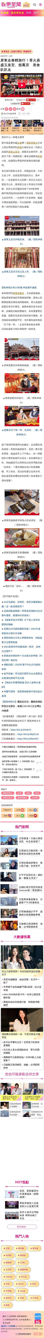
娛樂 (10, 56)
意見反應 (6, 1323)
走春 (19, 143)
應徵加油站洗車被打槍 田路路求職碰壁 (21, 1003)
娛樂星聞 (3, 56)
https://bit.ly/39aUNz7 (28, 738)
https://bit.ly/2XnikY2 (21, 730)
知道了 (38, 1334)
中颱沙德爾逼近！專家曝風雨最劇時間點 (19, 747)
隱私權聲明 (22, 1316)
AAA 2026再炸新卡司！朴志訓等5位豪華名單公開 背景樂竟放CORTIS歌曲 (38, 129)
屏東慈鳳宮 (18, 293)
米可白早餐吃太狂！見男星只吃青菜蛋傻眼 (21, 1044)
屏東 (19, 147)
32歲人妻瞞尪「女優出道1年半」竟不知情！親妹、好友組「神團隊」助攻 (5, 129)
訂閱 (18, 810)
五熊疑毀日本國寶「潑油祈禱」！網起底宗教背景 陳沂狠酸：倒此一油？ (37, 1113)
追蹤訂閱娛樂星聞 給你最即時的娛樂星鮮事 (21, 756)
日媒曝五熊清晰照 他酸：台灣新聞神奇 (21, 1066)
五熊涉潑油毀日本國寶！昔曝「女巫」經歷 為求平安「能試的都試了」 (15, 1105)
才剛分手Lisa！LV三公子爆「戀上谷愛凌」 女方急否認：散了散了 (16, 129)
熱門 (36, 13)
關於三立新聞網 (9, 1316)
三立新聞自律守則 (10, 1320)
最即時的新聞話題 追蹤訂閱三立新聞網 (19, 752)
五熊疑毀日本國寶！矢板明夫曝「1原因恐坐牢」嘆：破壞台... (20, 778)
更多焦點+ (22, 1227)
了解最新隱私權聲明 (24, 1334)
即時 (29, 13)
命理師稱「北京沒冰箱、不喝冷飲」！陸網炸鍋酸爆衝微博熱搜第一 (37, 1105)
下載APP (7, 810)
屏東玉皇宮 (14, 152)
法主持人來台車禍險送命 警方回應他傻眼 (21, 1051)
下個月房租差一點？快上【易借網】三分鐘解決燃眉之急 (18, 770)
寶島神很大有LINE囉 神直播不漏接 (19, 287)
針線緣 (5, 13)
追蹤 (5, 816)
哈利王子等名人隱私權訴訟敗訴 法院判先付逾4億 (27, 129)
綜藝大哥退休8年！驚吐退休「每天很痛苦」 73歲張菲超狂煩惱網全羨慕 (11, 1098)
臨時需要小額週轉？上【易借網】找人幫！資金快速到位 (18, 762)
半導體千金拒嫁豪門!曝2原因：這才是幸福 (22, 988)
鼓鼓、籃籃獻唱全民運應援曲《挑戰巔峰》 (29, 1194)
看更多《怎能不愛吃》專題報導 (17, 51)
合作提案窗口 (25, 1320)
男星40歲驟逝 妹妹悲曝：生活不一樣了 (21, 981)
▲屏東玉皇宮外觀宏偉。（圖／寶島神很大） (22, 241)
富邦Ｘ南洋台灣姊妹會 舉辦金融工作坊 (29, 1215)
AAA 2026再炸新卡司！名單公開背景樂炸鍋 (21, 996)
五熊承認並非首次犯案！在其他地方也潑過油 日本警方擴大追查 (15, 1113)
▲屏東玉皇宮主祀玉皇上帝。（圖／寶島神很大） (22, 273)
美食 (40, 156)
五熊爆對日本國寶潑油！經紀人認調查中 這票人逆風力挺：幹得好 (32, 1098)
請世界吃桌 (17, 13)
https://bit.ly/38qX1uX (28, 734)
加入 (31, 810)
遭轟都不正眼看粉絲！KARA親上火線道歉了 (22, 1059)
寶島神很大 (32, 143)
